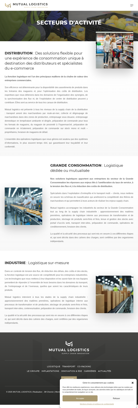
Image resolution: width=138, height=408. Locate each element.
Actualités (104, 371)
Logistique (53, 367)
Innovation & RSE (71, 371)
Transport (68, 367)
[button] (132, 382)
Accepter (80, 398)
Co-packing (84, 367)
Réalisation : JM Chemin (43, 392)
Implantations (50, 371)
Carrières (90, 371)
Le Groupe (33, 371)
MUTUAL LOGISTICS (22, 392)
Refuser (116, 398)
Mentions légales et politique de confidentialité (97, 404)
